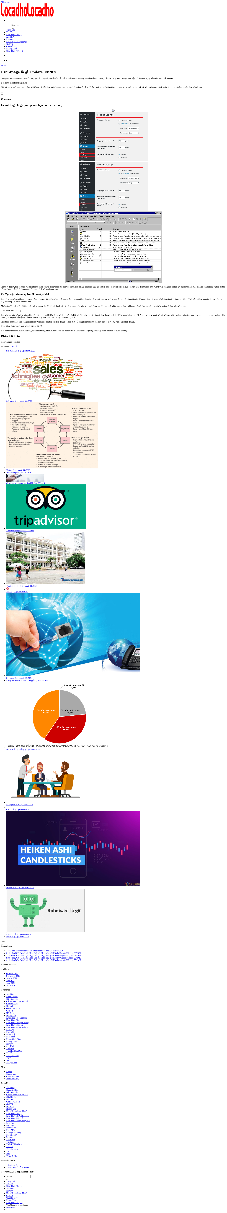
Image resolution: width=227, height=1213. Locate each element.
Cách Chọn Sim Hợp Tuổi (17, 1001)
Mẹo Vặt (10, 1032)
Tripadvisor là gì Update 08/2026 (20, 531)
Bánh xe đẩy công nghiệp (18, 1167)
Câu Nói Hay (11, 46)
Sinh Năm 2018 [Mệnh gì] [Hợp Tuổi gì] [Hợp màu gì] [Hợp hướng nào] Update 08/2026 (43, 955)
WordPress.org (12, 1079)
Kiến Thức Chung (14, 34)
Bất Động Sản (12, 999)
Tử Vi (8, 1058)
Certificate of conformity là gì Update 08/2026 (25, 483)
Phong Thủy (11, 49)
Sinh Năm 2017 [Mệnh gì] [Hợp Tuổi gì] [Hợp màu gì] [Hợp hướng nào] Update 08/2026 (43, 953)
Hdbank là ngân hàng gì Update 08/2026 (23, 749)
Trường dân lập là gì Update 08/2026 (21, 586)
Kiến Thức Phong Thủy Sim (18, 1027)
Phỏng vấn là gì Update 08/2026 (19, 805)
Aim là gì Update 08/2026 (17, 591)
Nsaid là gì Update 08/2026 (17, 937)
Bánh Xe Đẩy (12, 996)
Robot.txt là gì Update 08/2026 (19, 934)
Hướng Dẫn (11, 1015)
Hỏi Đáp (3, 65)
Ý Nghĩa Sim (11, 1063)
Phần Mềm (10, 1037)
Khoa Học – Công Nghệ (16, 42)
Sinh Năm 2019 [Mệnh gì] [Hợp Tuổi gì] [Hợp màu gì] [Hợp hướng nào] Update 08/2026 (43, 958)
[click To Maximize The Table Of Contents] (2, 92)
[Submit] (13, 28)
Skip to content (7, 2)
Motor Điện (11, 1034)
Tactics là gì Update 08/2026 (18, 470)
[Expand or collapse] (2, 94)
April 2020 (10, 985)
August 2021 (11, 978)
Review (9, 39)
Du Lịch (9, 1006)
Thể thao (10, 1048)
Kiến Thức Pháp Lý (14, 51)
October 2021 (12, 973)
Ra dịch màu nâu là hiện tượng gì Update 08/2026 (27, 680)
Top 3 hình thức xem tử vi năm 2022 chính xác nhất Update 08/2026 (34, 951)
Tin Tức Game (12, 1055)
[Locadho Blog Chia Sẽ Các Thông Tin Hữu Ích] (27, 16)
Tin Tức (9, 32)
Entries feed (11, 1074)
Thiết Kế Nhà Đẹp (14, 1051)
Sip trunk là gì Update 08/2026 (19, 678)
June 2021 (10, 983)
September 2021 (13, 976)
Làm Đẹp (10, 1030)
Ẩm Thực (10, 37)
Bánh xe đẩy (13, 1165)
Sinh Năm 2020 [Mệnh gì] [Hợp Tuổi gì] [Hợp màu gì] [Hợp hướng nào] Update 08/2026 (43, 960)
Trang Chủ (10, 30)
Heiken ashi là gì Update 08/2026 (20, 887)
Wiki (8, 1060)
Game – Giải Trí (13, 1008)
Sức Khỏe (10, 1046)
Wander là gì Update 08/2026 (18, 472)
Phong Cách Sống (13, 1039)
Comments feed (12, 1076)
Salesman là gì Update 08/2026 (19, 401)
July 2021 (10, 980)
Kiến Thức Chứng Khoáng (17, 1022)
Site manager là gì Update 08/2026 (20, 351)
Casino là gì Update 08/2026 (18, 809)
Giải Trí (9, 44)
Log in (9, 1071)
